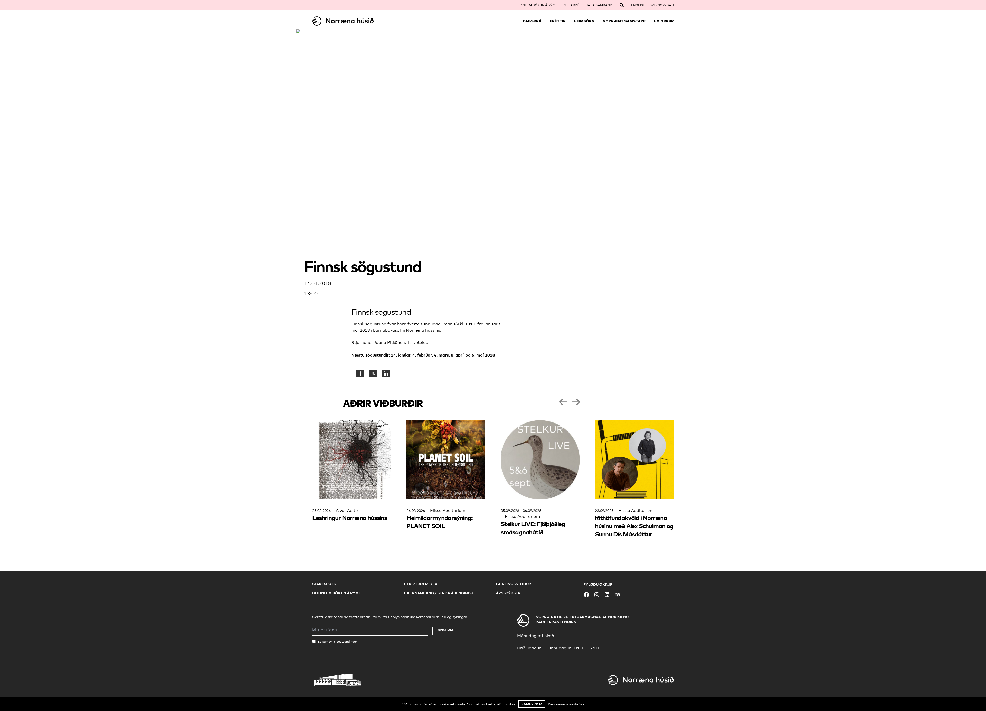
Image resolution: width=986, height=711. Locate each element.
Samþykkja (532, 704)
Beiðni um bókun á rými (535, 5)
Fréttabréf (571, 5)
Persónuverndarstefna (566, 704)
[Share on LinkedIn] (386, 373)
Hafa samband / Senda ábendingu (438, 593)
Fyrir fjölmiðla (420, 584)
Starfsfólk (324, 584)
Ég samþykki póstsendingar (337, 641)
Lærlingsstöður (513, 584)
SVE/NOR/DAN (662, 5)
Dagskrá (532, 21)
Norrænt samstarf (624, 21)
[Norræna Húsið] (357, 21)
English (638, 5)
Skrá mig (446, 630)
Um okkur (664, 21)
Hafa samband (599, 5)
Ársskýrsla (508, 593)
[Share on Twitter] (373, 373)
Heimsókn (584, 21)
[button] (563, 402)
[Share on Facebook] (360, 373)
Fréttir (558, 21)
